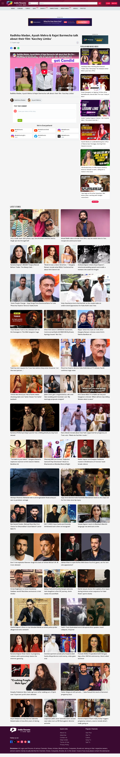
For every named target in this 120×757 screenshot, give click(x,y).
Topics (27, 8)
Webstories (65, 8)
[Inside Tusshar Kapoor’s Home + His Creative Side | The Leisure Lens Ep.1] (95, 108)
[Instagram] (22, 741)
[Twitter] (15, 741)
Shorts (42, 8)
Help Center (64, 740)
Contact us (63, 737)
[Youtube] (18, 741)
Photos (83, 8)
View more (95, 201)
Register (114, 3)
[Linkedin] (29, 741)
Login (108, 3)
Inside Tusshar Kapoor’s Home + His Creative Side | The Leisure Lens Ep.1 (95, 119)
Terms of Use (64, 742)
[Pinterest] (25, 741)
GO (99, 3)
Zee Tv (88, 735)
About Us (63, 733)
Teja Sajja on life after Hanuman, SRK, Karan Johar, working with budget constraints (93, 195)
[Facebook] (11, 741)
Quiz (34, 8)
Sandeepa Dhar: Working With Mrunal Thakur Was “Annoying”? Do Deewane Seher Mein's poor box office (94, 69)
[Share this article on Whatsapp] (18, 48)
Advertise (63, 735)
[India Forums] (16, 3)
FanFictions (54, 8)
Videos (75, 8)
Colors (88, 737)
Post (20, 120)
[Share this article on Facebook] (11, 48)
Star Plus (89, 733)
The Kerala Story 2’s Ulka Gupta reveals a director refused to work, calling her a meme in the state (94, 170)
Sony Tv (88, 740)
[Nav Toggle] (2, 3)
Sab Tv (88, 742)
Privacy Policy (64, 745)
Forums (20, 8)
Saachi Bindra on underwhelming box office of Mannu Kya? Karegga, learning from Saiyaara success (94, 144)
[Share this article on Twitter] (15, 48)
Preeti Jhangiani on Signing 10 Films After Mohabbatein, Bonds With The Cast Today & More (95, 94)
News (13, 8)
